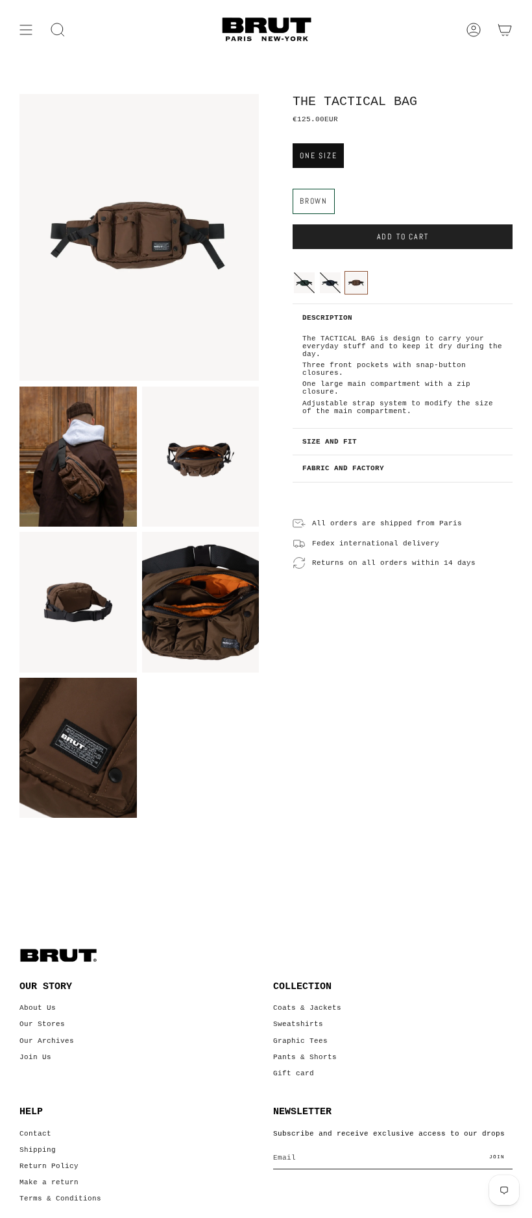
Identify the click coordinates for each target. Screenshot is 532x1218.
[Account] (473, 30)
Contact (35, 1134)
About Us (37, 1008)
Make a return (49, 1182)
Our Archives (46, 1041)
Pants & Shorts (305, 1057)
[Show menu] (26, 30)
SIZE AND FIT (329, 442)
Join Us (35, 1057)
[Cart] (505, 30)
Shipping (37, 1150)
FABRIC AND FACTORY (343, 468)
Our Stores (42, 1024)
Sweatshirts (298, 1024)
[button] (58, 30)
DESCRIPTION (327, 318)
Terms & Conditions (60, 1198)
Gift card (293, 1073)
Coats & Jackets (307, 1008)
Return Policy (49, 1166)
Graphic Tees (300, 1041)
